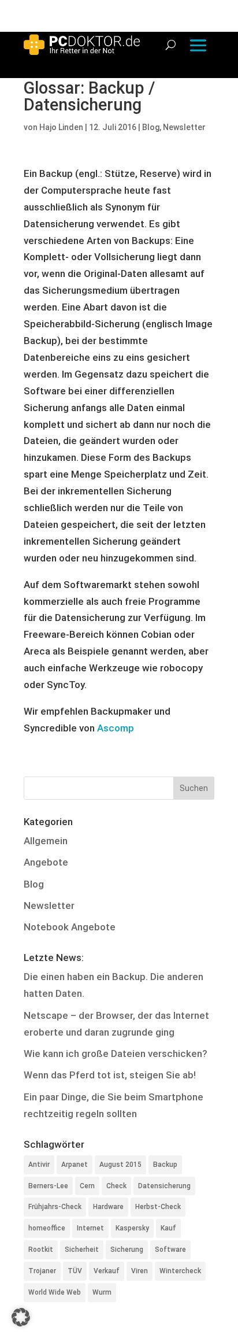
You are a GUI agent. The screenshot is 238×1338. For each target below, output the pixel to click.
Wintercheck (180, 1271)
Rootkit (40, 1249)
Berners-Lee (48, 1186)
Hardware (108, 1207)
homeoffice (46, 1228)
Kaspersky (132, 1228)
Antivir (39, 1164)
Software (170, 1249)
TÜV (75, 1271)
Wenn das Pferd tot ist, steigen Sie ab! (110, 1075)
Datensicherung (164, 1186)
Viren (139, 1271)
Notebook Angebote (70, 927)
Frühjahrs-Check (54, 1207)
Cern (87, 1186)
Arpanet (74, 1164)
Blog (150, 127)
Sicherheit (82, 1249)
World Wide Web (54, 1292)
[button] (21, 1317)
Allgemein (46, 841)
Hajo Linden (61, 127)
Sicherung (126, 1249)
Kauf (168, 1228)
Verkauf (107, 1271)
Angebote (46, 862)
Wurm (101, 1292)
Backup (165, 1164)
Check (116, 1186)
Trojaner (42, 1271)
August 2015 (120, 1164)
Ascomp (115, 728)
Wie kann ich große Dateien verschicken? (115, 1053)
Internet (90, 1228)
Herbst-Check (158, 1207)
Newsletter (184, 127)
